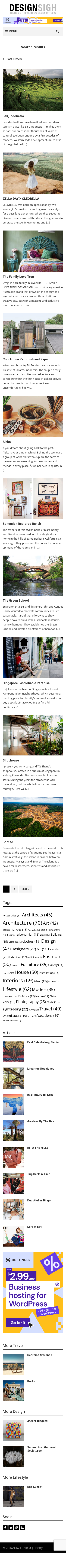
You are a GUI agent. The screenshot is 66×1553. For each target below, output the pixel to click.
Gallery (55, 965)
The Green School (16, 600)
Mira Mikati (34, 1226)
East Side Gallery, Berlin (43, 1042)
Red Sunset (34, 1487)
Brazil (45, 934)
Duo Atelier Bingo (39, 1200)
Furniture (34, 964)
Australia (34, 930)
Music (28, 996)
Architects (37, 915)
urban (32, 1016)
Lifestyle (17, 989)
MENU (12, 31)
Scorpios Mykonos (39, 1355)
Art (50, 923)
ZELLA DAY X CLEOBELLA (21, 198)
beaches (13, 934)
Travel (50, 1009)
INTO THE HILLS (37, 1147)
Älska (7, 442)
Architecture (22, 922)
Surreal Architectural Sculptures (41, 1449)
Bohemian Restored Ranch (22, 524)
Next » (25, 889)
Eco (42, 949)
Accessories (12, 915)
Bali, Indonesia (13, 116)
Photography (31, 1001)
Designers (23, 948)
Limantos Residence (40, 1068)
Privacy (38, 1547)
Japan (53, 981)
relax (53, 1002)
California (15, 941)
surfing (34, 1009)
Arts (21, 930)
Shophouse (11, 760)
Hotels (8, 973)
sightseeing (15, 1009)
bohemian (29, 934)
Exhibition (18, 957)
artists (9, 929)
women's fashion (12, 1020)
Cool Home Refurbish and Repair (26, 359)
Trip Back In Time (38, 1174)
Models (43, 989)
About (27, 1547)
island (40, 981)
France (15, 965)
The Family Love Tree (18, 276)
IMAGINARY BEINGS (40, 1095)
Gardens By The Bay (40, 1121)
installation (49, 973)
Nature (42, 996)
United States (15, 1016)
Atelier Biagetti (37, 1421)
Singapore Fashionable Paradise (26, 683)
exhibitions (34, 957)
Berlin (31, 1381)
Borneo (8, 842)
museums (12, 996)
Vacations (48, 1015)
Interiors (18, 980)
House (26, 972)
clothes (31, 941)
